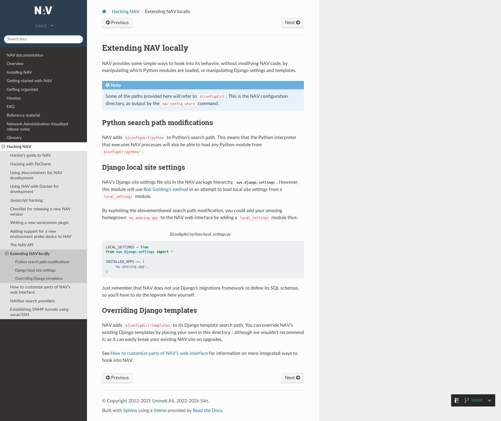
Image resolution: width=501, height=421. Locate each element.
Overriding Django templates (39, 279)
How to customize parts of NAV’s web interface (40, 289)
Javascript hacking (26, 200)
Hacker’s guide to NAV (30, 155)
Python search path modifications (42, 262)
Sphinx (130, 410)
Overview (15, 64)
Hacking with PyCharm (30, 164)
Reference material (23, 115)
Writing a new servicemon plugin (39, 223)
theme (160, 410)
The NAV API (21, 245)
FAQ (10, 106)
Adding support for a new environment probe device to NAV (40, 234)
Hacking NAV (19, 146)
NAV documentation (25, 55)
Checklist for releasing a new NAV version (40, 211)
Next (290, 22)
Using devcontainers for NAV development (36, 175)
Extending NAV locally (30, 254)
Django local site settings (35, 270)
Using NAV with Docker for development (34, 189)
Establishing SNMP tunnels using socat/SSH (39, 312)
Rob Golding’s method (166, 189)
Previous (119, 22)
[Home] (104, 11)
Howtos (14, 98)
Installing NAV (19, 72)
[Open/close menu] (3, 146)
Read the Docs (207, 410)
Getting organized (22, 89)
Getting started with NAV (29, 81)
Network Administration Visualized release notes (37, 126)
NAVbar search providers (32, 301)
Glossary (14, 137)
